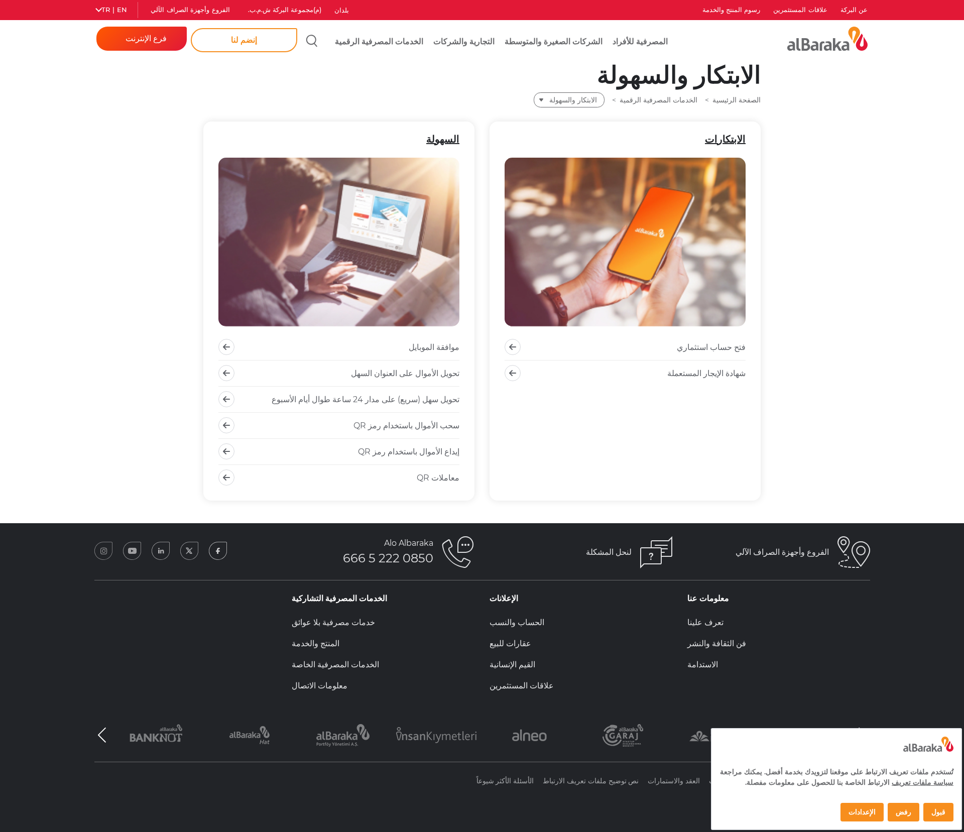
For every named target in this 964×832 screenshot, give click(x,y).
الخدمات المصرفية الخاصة (335, 664)
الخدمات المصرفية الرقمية (379, 41)
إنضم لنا (244, 40)
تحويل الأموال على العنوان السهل (405, 373)
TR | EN (114, 10)
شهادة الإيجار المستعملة (706, 373)
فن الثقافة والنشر (716, 643)
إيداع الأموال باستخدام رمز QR (408, 451)
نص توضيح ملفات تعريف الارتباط (591, 780)
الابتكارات (725, 139)
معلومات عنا (708, 598)
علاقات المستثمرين (800, 10)
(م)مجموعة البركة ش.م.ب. (285, 10)
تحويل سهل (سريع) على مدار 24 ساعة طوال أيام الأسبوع (365, 399)
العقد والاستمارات (674, 780)
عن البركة (854, 10)
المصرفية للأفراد (640, 41)
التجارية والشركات (464, 41)
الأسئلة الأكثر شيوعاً (505, 780)
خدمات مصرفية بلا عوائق (333, 622)
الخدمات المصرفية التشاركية (339, 598)
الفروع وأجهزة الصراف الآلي (190, 10)
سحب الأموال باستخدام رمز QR (406, 425)
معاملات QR (438, 478)
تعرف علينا (705, 622)
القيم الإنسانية (512, 664)
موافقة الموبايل (434, 347)
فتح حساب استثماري (711, 347)
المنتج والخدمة (315, 643)
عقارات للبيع (510, 643)
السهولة (442, 139)
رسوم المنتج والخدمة (731, 10)
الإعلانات (504, 598)
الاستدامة (702, 664)
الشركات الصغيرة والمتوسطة (553, 41)
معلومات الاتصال (319, 685)
